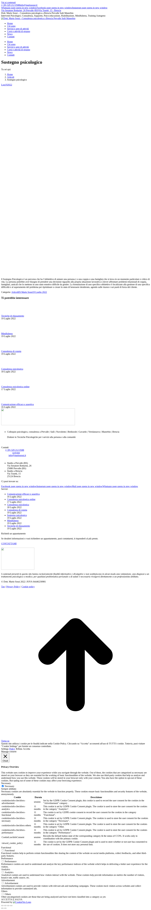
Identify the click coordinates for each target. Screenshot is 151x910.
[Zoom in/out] (11, 905)
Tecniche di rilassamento (12, 316)
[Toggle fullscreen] (8, 905)
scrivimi (16, 452)
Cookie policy (28, 586)
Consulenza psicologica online (15, 386)
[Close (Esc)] (2, 905)
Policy (12, 749)
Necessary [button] (6, 783)
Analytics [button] (5, 869)
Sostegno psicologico (17, 515)
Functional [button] (6, 847)
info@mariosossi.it (28, 5)
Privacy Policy (13, 586)
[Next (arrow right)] (5, 908)
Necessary (9, 786)
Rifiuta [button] (19, 749)
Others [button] (4, 891)
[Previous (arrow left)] (2, 908)
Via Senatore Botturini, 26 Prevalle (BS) (20, 10)
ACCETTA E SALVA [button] (11, 899)
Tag (3, 586)
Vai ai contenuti (8, 2)
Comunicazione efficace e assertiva (17, 404)
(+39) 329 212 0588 (10, 5)
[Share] (5, 905)
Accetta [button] (26, 749)
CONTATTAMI (9, 543)
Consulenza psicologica (12, 369)
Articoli (14, 292)
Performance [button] (7, 858)
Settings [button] (5, 749)
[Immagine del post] (9, 313)
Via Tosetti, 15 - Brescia (50, 10)
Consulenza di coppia (11, 351)
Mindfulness (7, 333)
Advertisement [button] (8, 880)
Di (25, 292)
